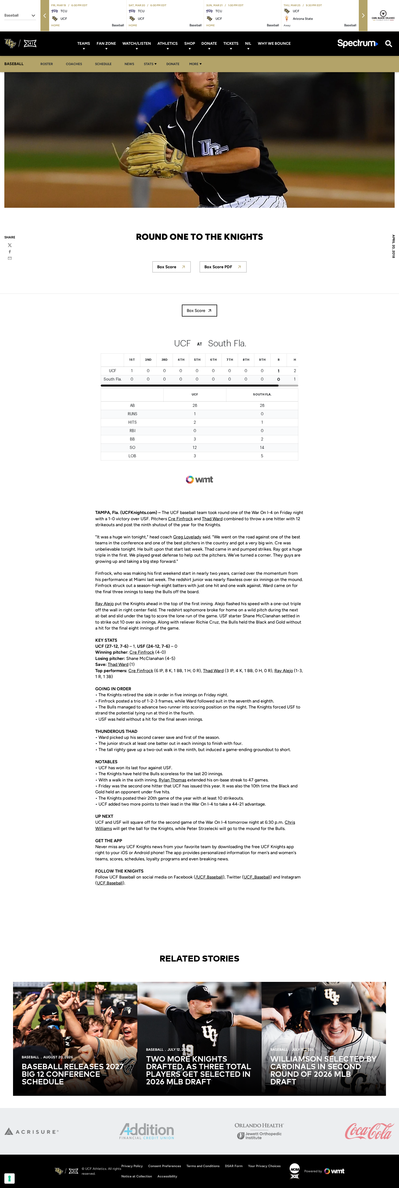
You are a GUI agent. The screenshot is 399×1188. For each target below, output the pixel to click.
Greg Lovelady (187, 536)
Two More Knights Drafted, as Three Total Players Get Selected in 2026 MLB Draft (198, 1071)
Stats (148, 64)
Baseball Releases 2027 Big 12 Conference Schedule (73, 1074)
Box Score (174, 268)
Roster (46, 64)
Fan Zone (106, 43)
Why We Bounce (274, 43)
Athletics (167, 43)
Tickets (231, 43)
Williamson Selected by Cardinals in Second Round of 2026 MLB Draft (323, 1071)
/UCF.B (202, 877)
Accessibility (167, 1176)
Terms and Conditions (203, 1166)
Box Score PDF (225, 268)
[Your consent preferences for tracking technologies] (9, 1178)
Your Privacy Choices (264, 1166)
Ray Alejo (104, 603)
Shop (189, 43)
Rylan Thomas (172, 780)
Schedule (103, 64)
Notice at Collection (136, 1176)
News (129, 64)
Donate (209, 43)
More (193, 64)
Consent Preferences (164, 1166)
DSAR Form (234, 1166)
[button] (44, 15)
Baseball (262, 877)
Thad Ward (212, 518)
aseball (216, 877)
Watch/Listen (136, 43)
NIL (248, 43)
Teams (83, 43)
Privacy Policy (132, 1166)
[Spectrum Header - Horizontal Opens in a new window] (358, 43)
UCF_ (249, 877)
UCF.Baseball (110, 883)
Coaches (74, 64)
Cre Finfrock (180, 518)
